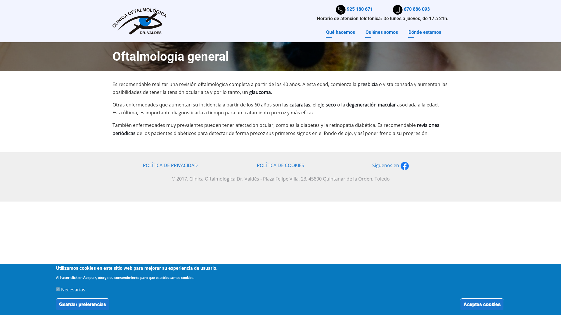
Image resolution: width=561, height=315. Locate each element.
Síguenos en (386, 165)
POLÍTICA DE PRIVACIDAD (170, 165)
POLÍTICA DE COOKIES (280, 165)
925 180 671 (359, 9)
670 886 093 (416, 9)
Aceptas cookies (482, 304)
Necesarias (73, 289)
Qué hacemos (340, 32)
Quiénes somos (382, 32)
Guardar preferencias (82, 304)
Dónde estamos (424, 32)
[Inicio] (139, 21)
